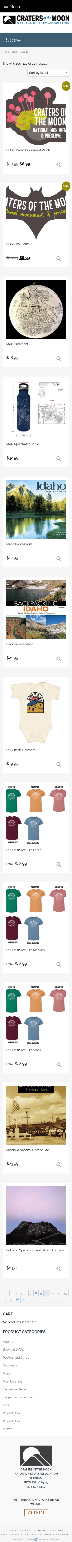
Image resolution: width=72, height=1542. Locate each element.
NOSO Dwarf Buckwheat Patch (28, 150)
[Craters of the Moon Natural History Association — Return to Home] (36, 19)
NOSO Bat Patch (18, 244)
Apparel (8, 1341)
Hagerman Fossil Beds (19, 1397)
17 (10, 1299)
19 (23, 1299)
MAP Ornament (17, 344)
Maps (7, 1373)
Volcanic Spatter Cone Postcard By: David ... (35, 1252)
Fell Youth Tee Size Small (23, 1050)
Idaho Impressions (19, 544)
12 (59, 1293)
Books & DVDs (13, 1349)
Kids (6, 1405)
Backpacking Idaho (19, 644)
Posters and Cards (16, 1357)
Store (14, 51)
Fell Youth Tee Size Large (23, 850)
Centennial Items (14, 1389)
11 (53, 1293)
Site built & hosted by (36, 1539)
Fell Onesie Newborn (21, 750)
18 (17, 1299)
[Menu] (6, 6)
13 (65, 1293)
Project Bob (11, 1413)
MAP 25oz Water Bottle (22, 444)
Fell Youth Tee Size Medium (25, 950)
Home (6, 51)
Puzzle (7, 1429)
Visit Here (36, 1512)
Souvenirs (10, 1365)
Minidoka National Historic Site (27, 1150)
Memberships (12, 1381)
